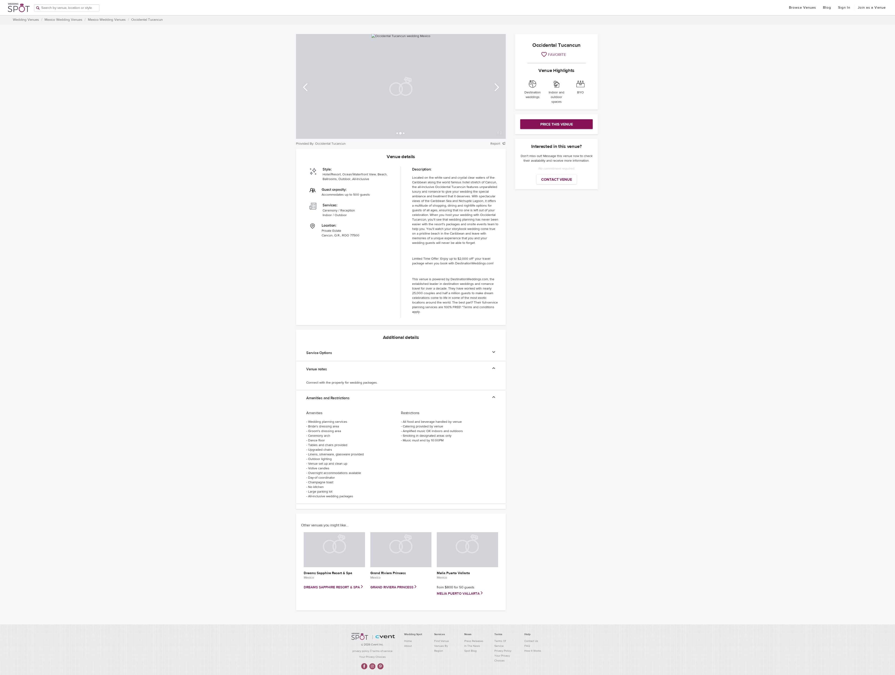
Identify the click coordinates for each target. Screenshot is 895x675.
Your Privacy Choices (372, 657)
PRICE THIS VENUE (556, 124)
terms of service (382, 651)
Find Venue (441, 641)
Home (408, 641)
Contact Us (531, 641)
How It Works (532, 651)
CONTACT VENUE (556, 179)
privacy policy (360, 651)
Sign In (844, 7)
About (408, 646)
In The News (472, 646)
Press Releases (473, 641)
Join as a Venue (872, 7)
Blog (827, 7)
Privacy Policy (502, 651)
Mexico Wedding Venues (63, 19)
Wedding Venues (26, 19)
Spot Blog (470, 651)
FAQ (527, 646)
